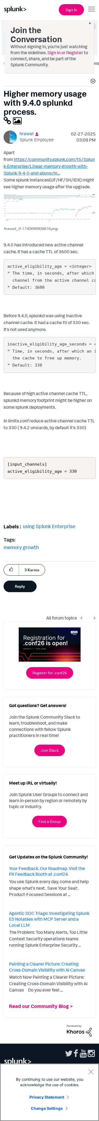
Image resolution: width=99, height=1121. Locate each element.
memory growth (21, 547)
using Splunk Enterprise (49, 526)
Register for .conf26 (49, 672)
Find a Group (49, 821)
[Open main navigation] (91, 9)
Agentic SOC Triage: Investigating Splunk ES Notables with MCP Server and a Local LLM (49, 919)
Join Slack (50, 750)
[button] (92, 81)
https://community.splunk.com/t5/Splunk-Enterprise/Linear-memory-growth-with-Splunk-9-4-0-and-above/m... (49, 166)
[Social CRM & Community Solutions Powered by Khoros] (79, 1030)
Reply (20, 586)
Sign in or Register (65, 52)
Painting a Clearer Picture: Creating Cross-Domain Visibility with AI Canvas (47, 967)
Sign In (71, 9)
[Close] (91, 1071)
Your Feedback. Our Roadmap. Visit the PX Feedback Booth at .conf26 (47, 871)
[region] (49, 1092)
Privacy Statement (46, 1097)
